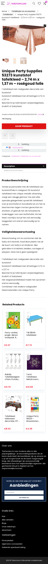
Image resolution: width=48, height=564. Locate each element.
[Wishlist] (39, 3)
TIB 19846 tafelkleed (31, 333)
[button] (45, 26)
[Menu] (3, 3)
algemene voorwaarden (12, 544)
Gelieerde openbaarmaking (13, 547)
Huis (3, 516)
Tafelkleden (8, 14)
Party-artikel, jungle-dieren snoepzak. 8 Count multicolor (11, 337)
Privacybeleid (7, 540)
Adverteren (6, 530)
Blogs (4, 523)
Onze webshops (9, 526)
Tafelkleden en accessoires (23, 11)
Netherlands (17, 147)
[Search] (34, 3)
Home (4, 11)
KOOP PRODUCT (24, 126)
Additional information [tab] (13, 170)
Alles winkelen (8, 520)
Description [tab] (9, 166)
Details (40, 114)
